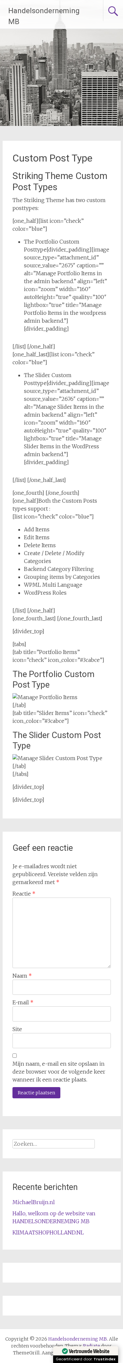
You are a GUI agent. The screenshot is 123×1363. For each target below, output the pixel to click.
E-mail (22, 1002)
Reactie (23, 893)
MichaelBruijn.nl (33, 1202)
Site (17, 1029)
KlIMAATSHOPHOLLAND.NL (48, 1232)
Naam (22, 975)
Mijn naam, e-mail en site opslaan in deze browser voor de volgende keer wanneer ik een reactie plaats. (58, 1071)
